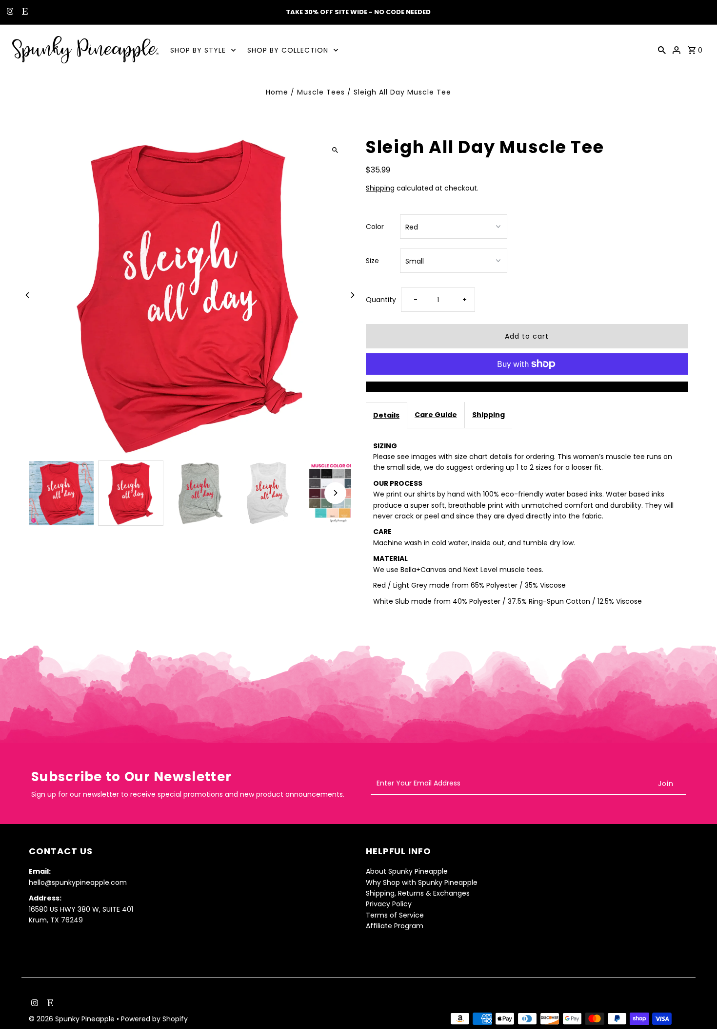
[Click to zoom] (335, 150)
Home (277, 92)
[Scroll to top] (696, 1008)
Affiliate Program (394, 926)
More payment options (527, 387)
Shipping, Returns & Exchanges (418, 893)
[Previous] (28, 295)
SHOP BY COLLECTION (287, 50)
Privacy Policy (389, 904)
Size (372, 261)
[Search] (662, 49)
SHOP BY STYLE (198, 50)
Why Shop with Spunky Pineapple (422, 882)
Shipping (380, 188)
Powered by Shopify (154, 1019)
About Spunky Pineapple (407, 871)
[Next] (352, 295)
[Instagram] (9, 12)
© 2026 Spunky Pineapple (73, 1019)
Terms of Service (395, 915)
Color (375, 226)
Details (386, 415)
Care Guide (436, 415)
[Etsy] (24, 12)
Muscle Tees (321, 92)
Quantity (381, 300)
